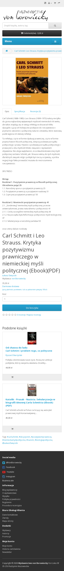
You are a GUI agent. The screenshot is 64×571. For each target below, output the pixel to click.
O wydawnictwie (9, 493)
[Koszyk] (55, 3)
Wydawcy (6, 530)
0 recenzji (21, 314)
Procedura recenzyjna (12, 505)
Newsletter (7, 552)
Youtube (10, 472)
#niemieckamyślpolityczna (13, 440)
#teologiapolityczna (43, 440)
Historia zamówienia (11, 549)
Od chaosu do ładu (29, 349)
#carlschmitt (12, 437)
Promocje (6, 536)
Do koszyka (32, 307)
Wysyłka (5, 496)
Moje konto (7, 546)
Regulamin (6, 502)
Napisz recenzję (34, 314)
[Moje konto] (50, 3)
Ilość (4, 294)
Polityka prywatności (11, 499)
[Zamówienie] (59, 3)
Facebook (10, 467)
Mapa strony (7, 521)
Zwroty (5, 518)
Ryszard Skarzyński (14, 355)
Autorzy (5, 533)
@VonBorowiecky (14, 462)
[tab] (7, 111)
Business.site (8, 480)
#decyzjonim (24, 437)
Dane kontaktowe (10, 514)
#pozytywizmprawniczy (41, 437)
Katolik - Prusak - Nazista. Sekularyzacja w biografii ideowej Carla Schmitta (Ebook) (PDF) (30, 402)
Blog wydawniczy (9, 490)
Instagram (10, 476)
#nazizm (30, 440)
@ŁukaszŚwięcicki (10, 443)
